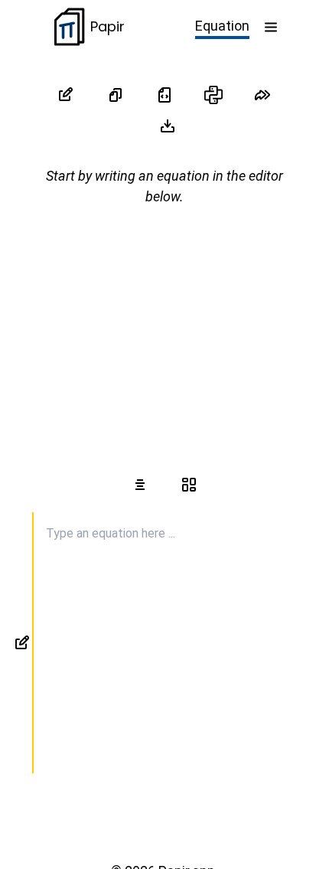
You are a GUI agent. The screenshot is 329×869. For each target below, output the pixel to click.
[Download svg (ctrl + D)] (167, 125)
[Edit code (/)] (66, 95)
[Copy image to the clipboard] (115, 95)
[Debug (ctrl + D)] (189, 484)
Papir (107, 26)
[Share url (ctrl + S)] (262, 95)
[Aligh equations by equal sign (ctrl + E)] (140, 484)
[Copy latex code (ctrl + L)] (164, 95)
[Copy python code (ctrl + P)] (213, 95)
